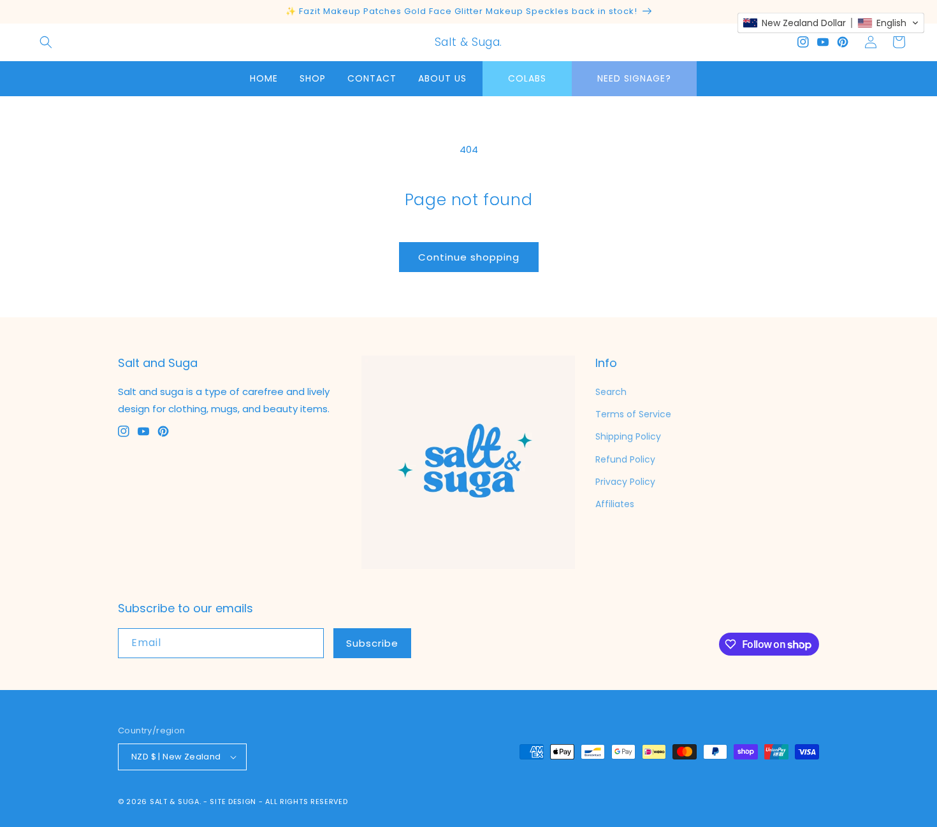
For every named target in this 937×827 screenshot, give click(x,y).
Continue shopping (468, 257)
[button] (46, 42)
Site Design (233, 801)
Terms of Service (633, 414)
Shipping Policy (628, 436)
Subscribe (372, 643)
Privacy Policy (625, 481)
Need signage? (634, 78)
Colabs (527, 78)
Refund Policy (625, 459)
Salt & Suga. (175, 801)
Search (611, 391)
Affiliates (614, 504)
